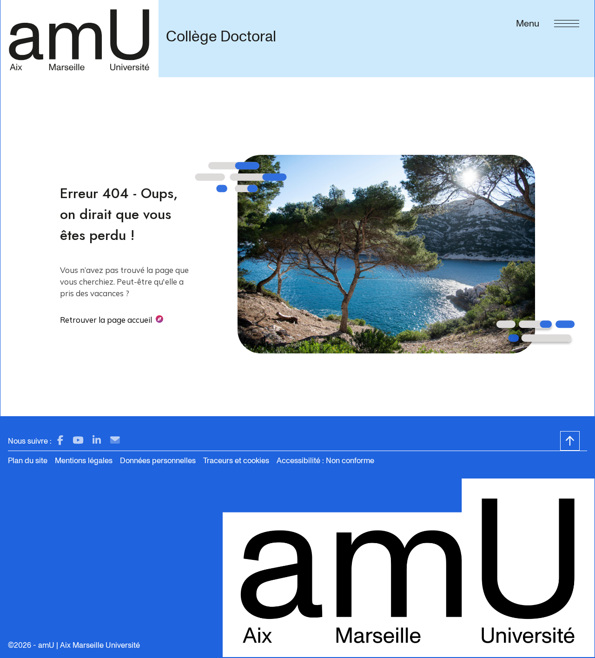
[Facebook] (60, 440)
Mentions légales (83, 460)
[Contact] (115, 440)
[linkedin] (97, 440)
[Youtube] (78, 440)
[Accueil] (79, 38)
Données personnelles (158, 460)
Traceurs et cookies (236, 460)
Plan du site (27, 460)
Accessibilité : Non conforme (325, 460)
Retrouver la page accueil (106, 320)
